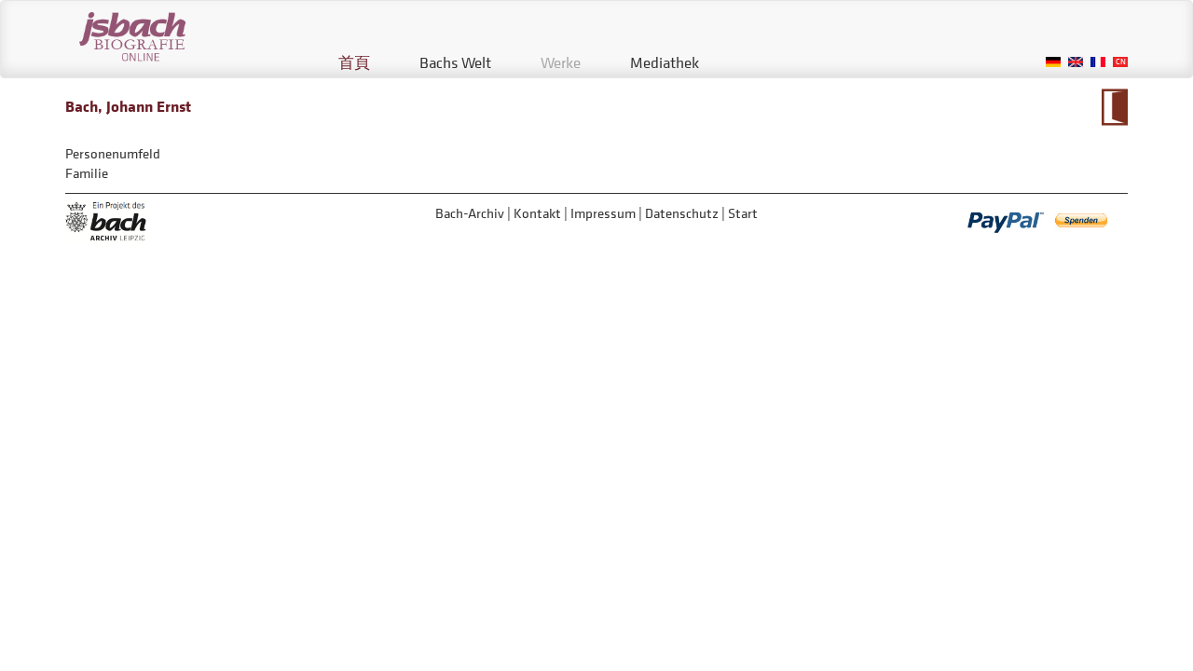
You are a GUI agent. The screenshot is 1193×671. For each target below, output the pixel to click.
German (1053, 62)
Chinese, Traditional (1120, 62)
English (1075, 62)
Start (743, 213)
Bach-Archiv (469, 213)
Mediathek (664, 62)
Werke (561, 62)
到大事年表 (1114, 107)
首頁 (354, 62)
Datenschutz (682, 213)
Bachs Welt (455, 62)
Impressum (603, 213)
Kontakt (537, 213)
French (1097, 62)
